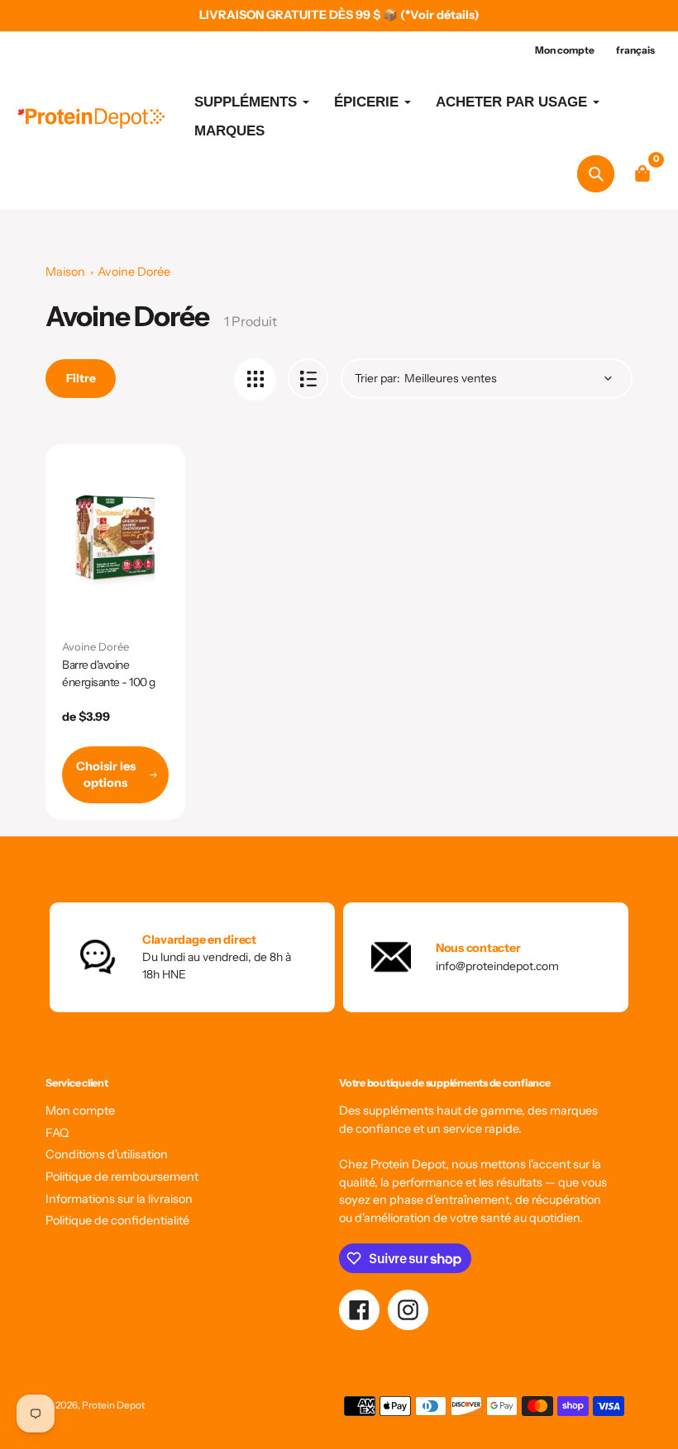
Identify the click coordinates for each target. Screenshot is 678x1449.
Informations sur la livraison (119, 1198)
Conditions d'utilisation (106, 1154)
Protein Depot (113, 1405)
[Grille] (255, 378)
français (635, 50)
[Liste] (308, 378)
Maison (65, 271)
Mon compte (80, 1110)
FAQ (57, 1132)
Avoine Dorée (134, 271)
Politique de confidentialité (117, 1220)
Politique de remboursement (121, 1176)
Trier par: (377, 378)
